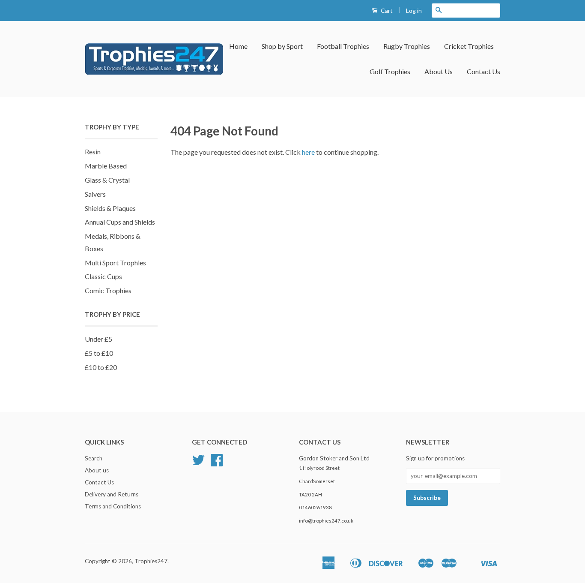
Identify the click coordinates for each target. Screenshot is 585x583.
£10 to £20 (101, 367)
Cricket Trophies (469, 46)
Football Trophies (343, 46)
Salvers (95, 194)
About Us (438, 71)
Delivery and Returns (111, 494)
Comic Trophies (108, 290)
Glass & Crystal (107, 180)
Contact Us (483, 71)
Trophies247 (150, 561)
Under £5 (98, 339)
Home (238, 46)
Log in (414, 10)
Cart (386, 10)
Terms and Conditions (113, 506)
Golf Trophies (390, 71)
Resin (93, 151)
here (308, 152)
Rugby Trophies (406, 46)
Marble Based (106, 166)
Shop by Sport (282, 46)
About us (97, 470)
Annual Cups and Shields (120, 222)
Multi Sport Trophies (115, 262)
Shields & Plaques (110, 208)
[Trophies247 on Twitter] (198, 463)
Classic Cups (103, 276)
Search (93, 458)
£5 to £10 (99, 353)
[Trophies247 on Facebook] (216, 463)
